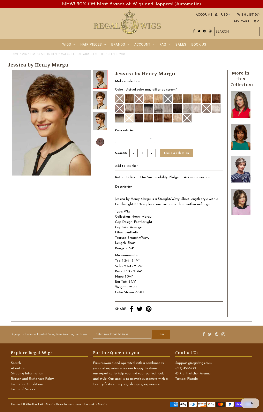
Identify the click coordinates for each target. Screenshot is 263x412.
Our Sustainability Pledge (159, 177)
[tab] (124, 187)
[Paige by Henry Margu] (240, 149)
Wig (24, 54)
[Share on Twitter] (140, 309)
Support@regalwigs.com (193, 363)
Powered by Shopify (95, 404)
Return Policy (125, 177)
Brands (118, 44)
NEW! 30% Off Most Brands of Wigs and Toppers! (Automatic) (131, 4)
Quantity (121, 153)
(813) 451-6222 (185, 368)
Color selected (125, 130)
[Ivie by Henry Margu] (240, 181)
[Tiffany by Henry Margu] (240, 214)
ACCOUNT (204, 14)
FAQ (163, 44)
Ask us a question (197, 177)
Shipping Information (27, 373)
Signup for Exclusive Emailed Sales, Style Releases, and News (49, 334)
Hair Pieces (91, 44)
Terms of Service (23, 389)
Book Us (198, 44)
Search (16, 363)
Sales (180, 44)
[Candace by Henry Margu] (240, 116)
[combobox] (237, 31)
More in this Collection (242, 78)
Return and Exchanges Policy (32, 379)
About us (18, 368)
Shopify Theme (54, 404)
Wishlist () (248, 14)
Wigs (66, 44)
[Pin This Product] (148, 309)
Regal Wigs (38, 404)
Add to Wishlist (126, 166)
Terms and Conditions (27, 384)
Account (142, 44)
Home (15, 54)
